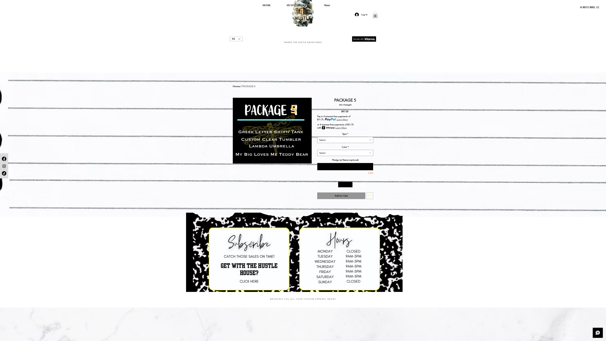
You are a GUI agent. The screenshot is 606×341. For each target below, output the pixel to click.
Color (345, 147)
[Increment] (350, 184)
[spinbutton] (345, 184)
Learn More (342, 119)
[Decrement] (340, 184)
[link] (375, 15)
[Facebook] (4, 159)
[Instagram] (4, 166)
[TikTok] (4, 173)
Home (236, 86)
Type (345, 133)
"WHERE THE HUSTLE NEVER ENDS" (303, 42)
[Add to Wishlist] (370, 195)
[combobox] (345, 140)
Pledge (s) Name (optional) (345, 160)
